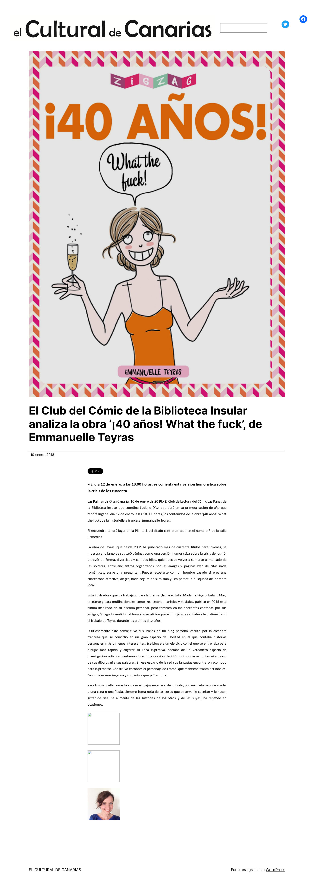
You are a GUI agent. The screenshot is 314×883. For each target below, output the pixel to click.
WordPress (275, 869)
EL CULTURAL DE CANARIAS (55, 869)
